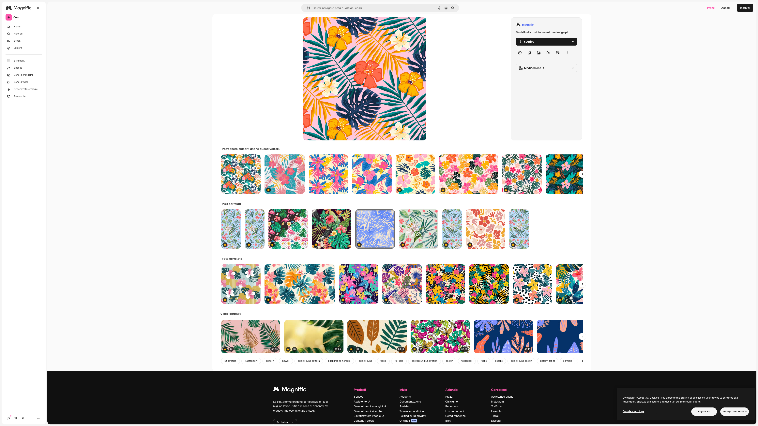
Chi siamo (451, 401)
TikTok (495, 416)
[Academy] (16, 418)
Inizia (403, 390)
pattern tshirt (547, 360)
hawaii (286, 360)
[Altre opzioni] (567, 53)
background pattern (309, 360)
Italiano (285, 422)
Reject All (704, 411)
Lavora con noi (454, 411)
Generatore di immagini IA (370, 406)
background (365, 360)
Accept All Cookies (734, 411)
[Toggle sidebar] (39, 8)
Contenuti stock (364, 420)
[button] (285, 422)
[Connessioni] (9, 418)
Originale (329, 25)
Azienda (451, 390)
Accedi (726, 8)
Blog (448, 420)
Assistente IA (362, 401)
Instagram (497, 401)
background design (521, 360)
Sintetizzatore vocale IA (369, 416)
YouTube (496, 406)
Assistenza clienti (502, 396)
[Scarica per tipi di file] (573, 42)
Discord (496, 420)
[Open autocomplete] (306, 8)
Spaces (358, 396)
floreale (399, 360)
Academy (406, 396)
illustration (230, 360)
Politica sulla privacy (413, 416)
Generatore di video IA (368, 411)
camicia (567, 360)
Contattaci (499, 390)
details (499, 360)
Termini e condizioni (412, 411)
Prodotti (360, 390)
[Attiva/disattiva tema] (23, 418)
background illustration (424, 360)
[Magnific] (289, 390)
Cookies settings (633, 411)
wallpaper (466, 360)
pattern (270, 360)
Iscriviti (745, 8)
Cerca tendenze (455, 416)
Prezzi (711, 8)
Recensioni (452, 406)
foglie (484, 360)
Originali (408, 420)
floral (383, 360)
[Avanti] (582, 174)
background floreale (339, 360)
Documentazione (410, 401)
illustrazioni (251, 360)
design (449, 360)
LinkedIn (496, 411)
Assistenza (406, 406)
